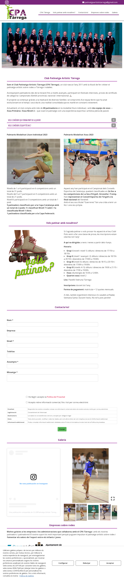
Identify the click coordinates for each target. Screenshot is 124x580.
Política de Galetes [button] (26, 576)
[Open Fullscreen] (112, 498)
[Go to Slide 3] (93, 512)
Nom (10, 320)
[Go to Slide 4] (105, 512)
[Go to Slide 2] (81, 512)
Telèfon (11, 351)
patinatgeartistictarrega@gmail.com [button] (100, 2)
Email (10, 341)
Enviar (62, 429)
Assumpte (12, 361)
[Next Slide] (111, 475)
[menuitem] (100, 2)
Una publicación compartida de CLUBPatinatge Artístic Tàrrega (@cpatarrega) (39, 512)
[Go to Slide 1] (69, 512)
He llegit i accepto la (46, 397)
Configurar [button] (63, 563)
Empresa (11, 330)
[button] (6, 3)
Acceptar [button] (110, 563)
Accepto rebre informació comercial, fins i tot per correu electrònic (58, 402)
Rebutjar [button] (86, 563)
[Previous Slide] (69, 475)
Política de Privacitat (56, 397)
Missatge (12, 372)
